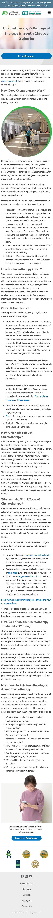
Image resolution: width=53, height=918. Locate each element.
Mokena (9, 400)
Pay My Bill (26, 900)
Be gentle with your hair (29, 576)
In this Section (25, 56)
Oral (8, 416)
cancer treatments (9, 81)
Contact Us (26, 906)
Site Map (26, 889)
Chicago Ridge (41, 396)
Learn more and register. (37, 6)
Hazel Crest (23, 400)
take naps (12, 573)
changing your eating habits (37, 555)
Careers (26, 895)
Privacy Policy (26, 883)
